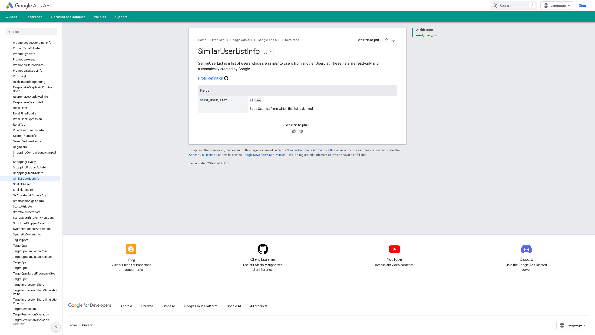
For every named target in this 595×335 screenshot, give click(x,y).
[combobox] (513, 5)
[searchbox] (31, 31)
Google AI (234, 306)
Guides (11, 17)
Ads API (42, 6)
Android (126, 306)
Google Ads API (241, 40)
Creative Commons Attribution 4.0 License (315, 150)
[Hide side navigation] (56, 326)
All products (259, 306)
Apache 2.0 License (202, 155)
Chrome (147, 306)
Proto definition (211, 78)
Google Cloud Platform (201, 306)
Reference (34, 17)
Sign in (584, 5)
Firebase (168, 306)
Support (121, 17)
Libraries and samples (68, 17)
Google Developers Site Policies (263, 155)
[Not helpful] (393, 40)
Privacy (87, 325)
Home (202, 40)
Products (218, 40)
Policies (100, 17)
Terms (73, 325)
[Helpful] (386, 40)
